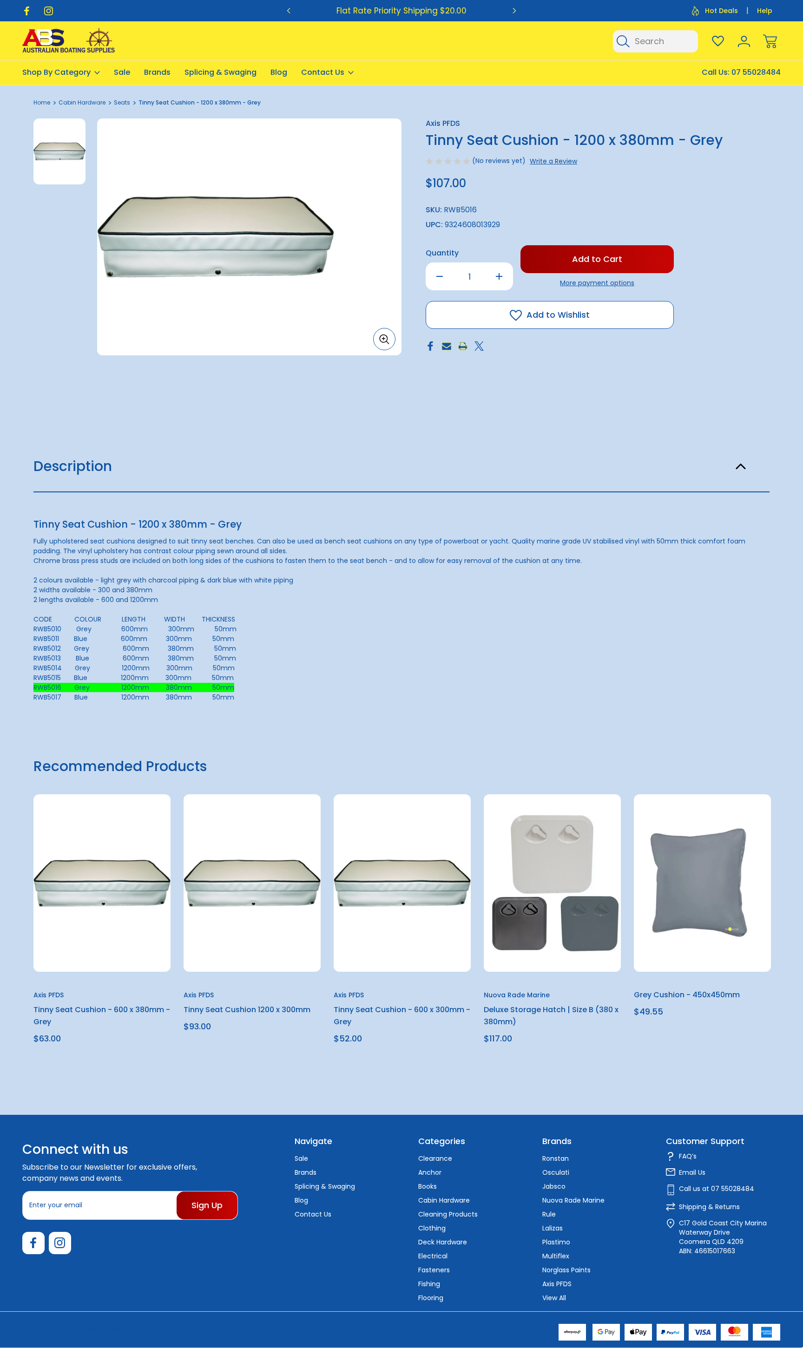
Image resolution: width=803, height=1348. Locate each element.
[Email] (446, 346)
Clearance (435, 1158)
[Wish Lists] (718, 41)
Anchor (429, 1172)
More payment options (597, 283)
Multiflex (555, 1256)
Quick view (130, 824)
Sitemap (139, 1329)
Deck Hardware (442, 1242)
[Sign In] (744, 41)
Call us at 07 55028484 (716, 1188)
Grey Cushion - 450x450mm (687, 994)
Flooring (430, 1297)
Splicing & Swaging (220, 72)
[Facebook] (26, 11)
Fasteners (434, 1270)
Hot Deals (721, 10)
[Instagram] (48, 11)
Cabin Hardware (444, 1200)
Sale (122, 72)
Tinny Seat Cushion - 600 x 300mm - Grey (402, 1015)
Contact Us (322, 72)
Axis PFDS (557, 1284)
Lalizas (552, 1228)
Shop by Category (56, 72)
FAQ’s (688, 1156)
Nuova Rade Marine (573, 1200)
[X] (479, 346)
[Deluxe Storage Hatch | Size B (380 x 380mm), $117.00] (552, 882)
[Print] (462, 346)
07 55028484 (756, 72)
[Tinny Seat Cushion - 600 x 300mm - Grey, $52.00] (402, 882)
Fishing (429, 1284)
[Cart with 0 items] (770, 41)
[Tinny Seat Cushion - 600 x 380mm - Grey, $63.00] (102, 882)
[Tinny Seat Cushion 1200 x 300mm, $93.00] (252, 882)
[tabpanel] (59, 151)
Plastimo (556, 1242)
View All (554, 1297)
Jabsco (554, 1186)
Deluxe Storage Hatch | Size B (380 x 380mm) (551, 1015)
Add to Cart (102, 950)
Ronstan (555, 1158)
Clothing (432, 1228)
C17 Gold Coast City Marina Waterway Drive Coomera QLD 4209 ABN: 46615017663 (723, 1237)
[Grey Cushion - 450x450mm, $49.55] (702, 882)
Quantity (442, 253)
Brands (157, 72)
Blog (278, 72)
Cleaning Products (448, 1214)
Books (427, 1186)
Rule (549, 1214)
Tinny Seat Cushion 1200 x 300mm (247, 1009)
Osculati (555, 1172)
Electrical (433, 1256)
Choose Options (552, 950)
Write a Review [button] (553, 161)
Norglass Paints (566, 1270)
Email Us (692, 1172)
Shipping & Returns (709, 1206)
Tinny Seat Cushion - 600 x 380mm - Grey (101, 1015)
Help (764, 10)
